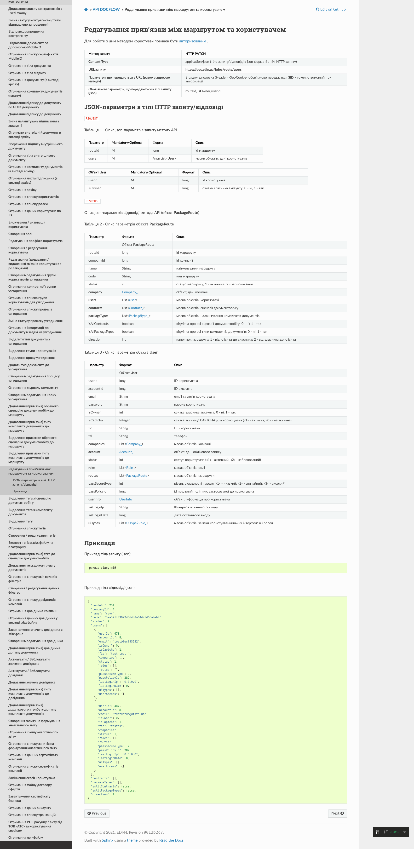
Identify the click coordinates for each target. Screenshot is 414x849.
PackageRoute (136, 475)
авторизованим (192, 41)
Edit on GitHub (332, 9)
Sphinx (107, 840)
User (132, 300)
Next (335, 813)
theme (132, 840)
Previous (98, 813)
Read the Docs (171, 840)
